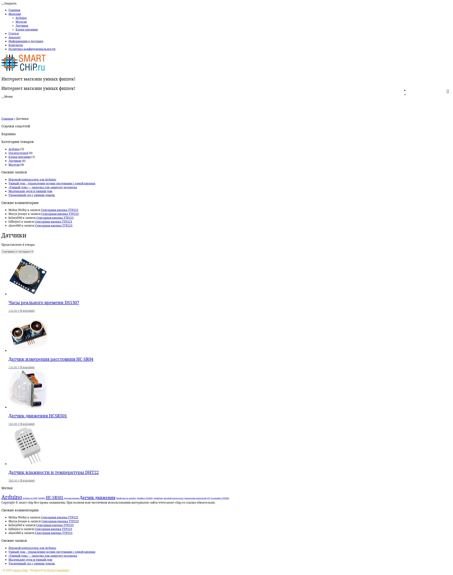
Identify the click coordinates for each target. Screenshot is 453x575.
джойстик (158, 498)
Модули (21, 22)
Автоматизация (71, 498)
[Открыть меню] (2, 97)
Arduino (21, 18)
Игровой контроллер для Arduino (32, 179)
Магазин (14, 14)
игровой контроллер (174, 498)
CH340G (41, 498)
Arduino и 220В (30, 498)
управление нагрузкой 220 (197, 498)
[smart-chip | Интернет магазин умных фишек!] (23, 70)
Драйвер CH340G (145, 498)
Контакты (15, 45)
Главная (14, 10)
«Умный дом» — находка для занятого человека (42, 187)
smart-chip (20, 570)
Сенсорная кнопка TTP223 (59, 210)
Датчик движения (97, 497)
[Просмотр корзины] (449, 89)
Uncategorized (18, 153)
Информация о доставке (25, 41)
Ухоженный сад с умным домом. (31, 195)
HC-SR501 (54, 497)
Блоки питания (27, 29)
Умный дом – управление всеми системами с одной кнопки (51, 183)
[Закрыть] (2, 4)
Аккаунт (14, 37)
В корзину (27, 311)
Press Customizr (58, 570)
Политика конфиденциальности (31, 49)
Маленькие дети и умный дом (30, 191)
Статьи (13, 33)
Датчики (22, 26)
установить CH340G (220, 498)
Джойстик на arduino (126, 498)
